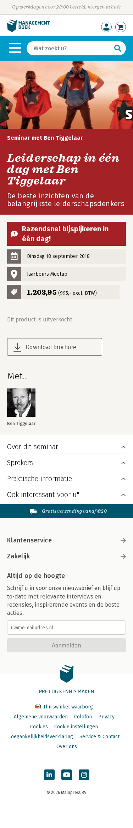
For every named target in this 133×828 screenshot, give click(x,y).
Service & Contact (99, 737)
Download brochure (51, 346)
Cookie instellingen (76, 727)
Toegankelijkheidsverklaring (41, 737)
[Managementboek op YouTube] (66, 774)
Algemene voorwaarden (41, 717)
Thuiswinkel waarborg (67, 707)
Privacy (106, 717)
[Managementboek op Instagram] (84, 774)
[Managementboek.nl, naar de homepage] (28, 30)
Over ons (66, 747)
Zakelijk (18, 556)
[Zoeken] (118, 48)
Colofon (83, 717)
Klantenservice (29, 540)
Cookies (39, 727)
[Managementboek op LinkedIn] (49, 774)
